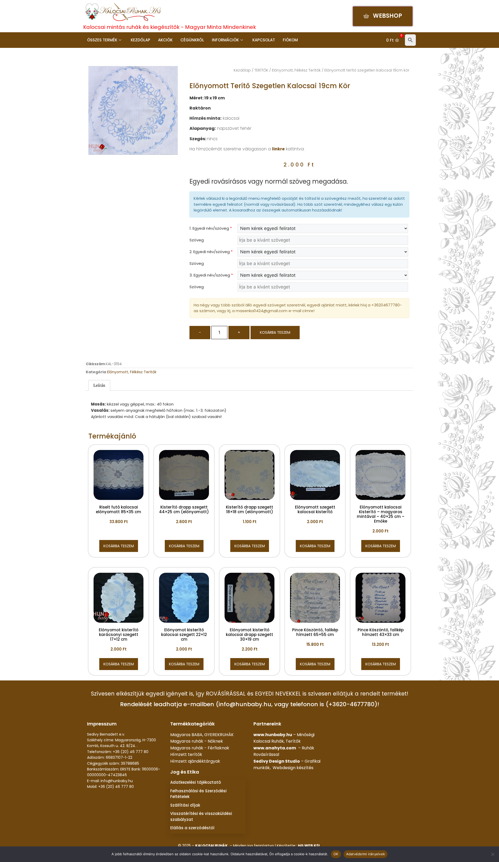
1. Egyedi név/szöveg (210, 228)
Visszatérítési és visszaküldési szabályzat (201, 816)
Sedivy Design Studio (276, 761)
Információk (225, 40)
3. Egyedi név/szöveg (211, 275)
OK (335, 854)
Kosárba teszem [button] (118, 546)
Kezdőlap (140, 40)
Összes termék (102, 40)
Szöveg (196, 240)
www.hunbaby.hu (272, 735)
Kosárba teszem (275, 332)
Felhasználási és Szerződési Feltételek (198, 794)
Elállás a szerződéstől (192, 828)
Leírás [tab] (99, 385)
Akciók (165, 40)
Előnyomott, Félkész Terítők (296, 70)
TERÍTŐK (261, 70)
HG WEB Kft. (309, 845)
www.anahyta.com (274, 748)
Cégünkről (192, 40)
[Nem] (492, 854)
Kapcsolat (263, 40)
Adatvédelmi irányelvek (365, 854)
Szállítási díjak (185, 805)
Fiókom (290, 40)
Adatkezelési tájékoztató (195, 782)
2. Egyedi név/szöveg (211, 251)
